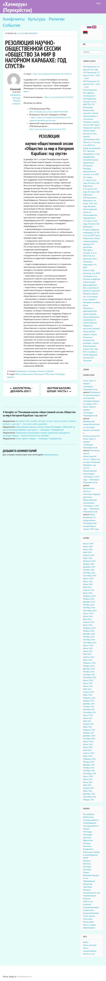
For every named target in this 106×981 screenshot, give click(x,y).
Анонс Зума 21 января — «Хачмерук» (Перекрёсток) (38, 438)
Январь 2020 (88, 762)
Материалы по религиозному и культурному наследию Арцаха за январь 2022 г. (91, 398)
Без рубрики (88, 814)
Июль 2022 (88, 683)
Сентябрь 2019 (89, 773)
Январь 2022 (88, 701)
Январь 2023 (88, 666)
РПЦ (47, 374)
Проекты (87, 890)
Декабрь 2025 (89, 567)
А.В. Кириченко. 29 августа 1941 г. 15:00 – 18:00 (91, 75)
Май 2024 (87, 619)
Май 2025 (87, 587)
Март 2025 (87, 593)
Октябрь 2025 (89, 573)
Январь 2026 (88, 564)
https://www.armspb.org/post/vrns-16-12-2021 (47, 129)
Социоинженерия (91, 907)
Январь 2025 (88, 599)
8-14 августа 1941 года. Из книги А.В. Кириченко (91, 192)
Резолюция (39, 374)
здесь (26, 91)
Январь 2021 (88, 733)
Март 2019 (87, 791)
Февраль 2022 (89, 698)
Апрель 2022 (88, 692)
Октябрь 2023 (89, 639)
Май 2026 (87, 552)
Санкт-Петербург (57, 374)
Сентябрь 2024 (89, 610)
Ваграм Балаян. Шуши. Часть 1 (59, 389)
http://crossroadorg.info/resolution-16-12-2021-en (52, 74)
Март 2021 (87, 727)
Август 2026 (88, 543)
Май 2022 (87, 689)
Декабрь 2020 (89, 736)
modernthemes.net (24, 976)
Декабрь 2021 (89, 703)
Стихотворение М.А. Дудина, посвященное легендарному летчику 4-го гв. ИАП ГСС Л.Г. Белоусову (90, 99)
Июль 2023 (88, 648)
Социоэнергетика (91, 913)
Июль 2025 (88, 581)
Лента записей (89, 945)
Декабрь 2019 (89, 765)
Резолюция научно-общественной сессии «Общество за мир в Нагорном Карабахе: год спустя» (91, 459)
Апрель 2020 (88, 753)
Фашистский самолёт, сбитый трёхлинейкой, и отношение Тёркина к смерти (91, 116)
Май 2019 (87, 785)
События (11, 25)
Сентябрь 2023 (89, 642)
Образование (89, 881)
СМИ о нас (88, 901)
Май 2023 (87, 654)
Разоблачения (89, 896)
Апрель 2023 (88, 657)
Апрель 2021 (88, 724)
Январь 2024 (88, 631)
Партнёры (87, 887)
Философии (88, 922)
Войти (85, 942)
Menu (98, 3)
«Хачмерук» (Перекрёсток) (17, 6)
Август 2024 (88, 613)
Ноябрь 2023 (88, 637)
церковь (10, 377)
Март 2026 (87, 558)
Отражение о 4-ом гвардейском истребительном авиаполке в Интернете (91, 160)
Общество (87, 884)
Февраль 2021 (89, 730)
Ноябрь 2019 (88, 768)
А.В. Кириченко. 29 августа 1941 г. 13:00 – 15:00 (91, 84)
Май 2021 (87, 721)
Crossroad (33, 33)
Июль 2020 (88, 744)
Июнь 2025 (88, 584)
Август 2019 (88, 776)
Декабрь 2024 (89, 602)
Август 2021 (88, 715)
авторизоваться (51, 455)
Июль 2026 (88, 546)
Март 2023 (87, 660)
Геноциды (87, 832)
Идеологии (88, 840)
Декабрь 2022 (89, 669)
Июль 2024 (88, 616)
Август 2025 (88, 578)
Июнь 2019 (87, 782)
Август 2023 (88, 645)
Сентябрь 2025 (89, 575)
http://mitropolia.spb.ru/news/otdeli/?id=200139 (48, 112)
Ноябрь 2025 (88, 570)
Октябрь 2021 (89, 709)
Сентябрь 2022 (89, 677)
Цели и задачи (89, 925)
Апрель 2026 (88, 555)
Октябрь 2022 (89, 674)
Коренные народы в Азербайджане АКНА (91, 855)
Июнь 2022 (88, 686)
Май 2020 (87, 750)
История (87, 843)
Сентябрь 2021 (89, 712)
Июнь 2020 (88, 747)
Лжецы (86, 872)
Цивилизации (89, 928)
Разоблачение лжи (91, 893)
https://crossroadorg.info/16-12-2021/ (59, 97)
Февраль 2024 (89, 628)
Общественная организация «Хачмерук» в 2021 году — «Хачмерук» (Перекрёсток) (91, 477)
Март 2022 (87, 695)
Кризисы (87, 861)
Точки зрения (89, 916)
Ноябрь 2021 (88, 706)
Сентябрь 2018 (89, 797)
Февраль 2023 (89, 663)
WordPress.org (89, 954)
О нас (85, 878)
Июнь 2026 (88, 549)
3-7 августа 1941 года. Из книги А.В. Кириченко (91, 183)
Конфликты (14, 19)
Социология (88, 910)
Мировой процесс (91, 875)
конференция (26, 374)
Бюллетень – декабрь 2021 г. (21, 389)
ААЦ (17, 374)
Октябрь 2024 (89, 607)
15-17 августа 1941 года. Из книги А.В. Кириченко (91, 224)
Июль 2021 (87, 718)
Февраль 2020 (89, 759)
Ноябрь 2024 (89, 605)
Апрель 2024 (88, 622)
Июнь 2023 (88, 651)
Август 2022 (88, 680)
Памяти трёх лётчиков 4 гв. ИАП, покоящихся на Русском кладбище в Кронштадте (91, 276)
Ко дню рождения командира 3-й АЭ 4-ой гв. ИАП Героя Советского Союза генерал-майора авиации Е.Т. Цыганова (91, 238)
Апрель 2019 (88, 788)
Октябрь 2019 (89, 770)
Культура (36, 19)
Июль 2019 (87, 779)
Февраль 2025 (89, 596)
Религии (57, 19)
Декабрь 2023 (89, 634)
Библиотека (88, 817)
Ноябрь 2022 (88, 671)
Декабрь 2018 (89, 794)
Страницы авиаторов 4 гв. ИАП (90, 264)
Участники (87, 919)
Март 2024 (87, 625)
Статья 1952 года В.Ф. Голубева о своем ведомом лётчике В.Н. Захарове (90, 355)
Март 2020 (87, 756)
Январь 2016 (88, 800)
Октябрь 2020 (89, 738)
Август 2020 (88, 741)
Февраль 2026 (89, 561)
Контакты (87, 846)
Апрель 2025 (88, 590)
